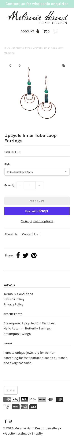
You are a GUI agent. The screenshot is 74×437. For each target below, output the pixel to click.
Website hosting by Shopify (23, 433)
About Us (11, 234)
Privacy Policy (13, 304)
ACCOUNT (27, 31)
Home (7, 48)
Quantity (9, 185)
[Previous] (10, 65)
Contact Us (30, 234)
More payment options (37, 221)
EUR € (10, 390)
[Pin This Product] (34, 255)
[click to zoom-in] (63, 65)
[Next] (20, 65)
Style (7, 164)
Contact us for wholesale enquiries (37, 4)
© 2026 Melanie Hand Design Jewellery (31, 428)
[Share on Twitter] (25, 255)
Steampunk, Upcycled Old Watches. (29, 323)
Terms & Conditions (18, 294)
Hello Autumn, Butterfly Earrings (27, 328)
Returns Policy (14, 299)
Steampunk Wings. (17, 334)
